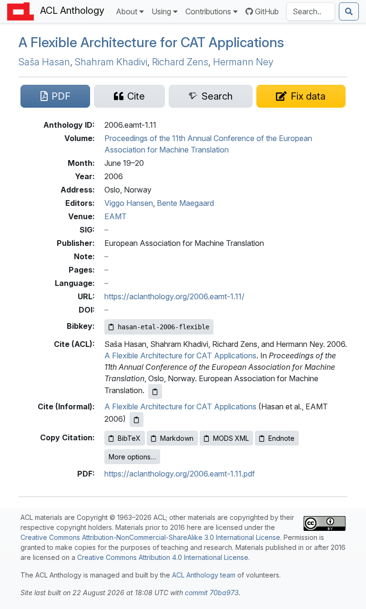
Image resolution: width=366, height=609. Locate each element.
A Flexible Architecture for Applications (151, 42)
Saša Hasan (44, 62)
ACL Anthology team (203, 575)
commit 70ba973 (212, 593)
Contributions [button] (208, 11)
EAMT (115, 216)
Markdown (176, 438)
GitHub (267, 11)
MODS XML (231, 438)
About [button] (126, 11)
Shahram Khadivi (111, 62)
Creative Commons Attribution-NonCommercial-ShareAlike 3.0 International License (150, 537)
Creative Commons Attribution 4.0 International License (162, 557)
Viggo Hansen (128, 203)
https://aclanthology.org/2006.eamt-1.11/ (174, 296)
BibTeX (129, 438)
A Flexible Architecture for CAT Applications (180, 355)
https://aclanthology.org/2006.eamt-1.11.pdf (179, 473)
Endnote (281, 438)
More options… (132, 457)
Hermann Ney (243, 62)
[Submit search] (349, 11)
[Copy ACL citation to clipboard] (155, 391)
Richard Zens (180, 62)
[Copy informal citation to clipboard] (136, 419)
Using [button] (161, 11)
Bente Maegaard (185, 203)
